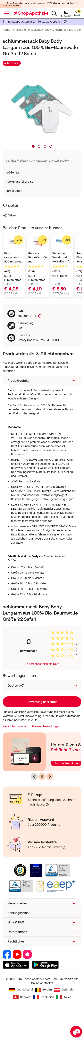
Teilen (12, 215)
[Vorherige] (34, 776)
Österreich (68, 989)
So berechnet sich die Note (42, 663)
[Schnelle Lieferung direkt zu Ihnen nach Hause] (47, 804)
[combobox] (42, 685)
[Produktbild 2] (39, 146)
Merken (13, 205)
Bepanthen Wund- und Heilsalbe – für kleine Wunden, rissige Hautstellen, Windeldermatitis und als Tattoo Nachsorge (62, 258)
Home (6, 29)
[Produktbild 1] (33, 146)
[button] (42, 380)
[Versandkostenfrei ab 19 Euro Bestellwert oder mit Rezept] (63, 847)
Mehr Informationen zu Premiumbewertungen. (32, 726)
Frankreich (47, 997)
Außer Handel (11, 63)
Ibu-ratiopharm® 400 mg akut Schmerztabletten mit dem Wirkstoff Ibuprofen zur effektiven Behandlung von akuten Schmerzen (14, 258)
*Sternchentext (10, 5)
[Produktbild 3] (45, 146)
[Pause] (42, 776)
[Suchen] (54, 13)
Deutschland (24, 989)
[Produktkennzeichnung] (39, 316)
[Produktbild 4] (50, 146)
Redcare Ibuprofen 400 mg (37, 257)
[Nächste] (49, 776)
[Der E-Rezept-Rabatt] (65, 22)
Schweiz (25, 997)
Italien (67, 997)
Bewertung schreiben (42, 702)
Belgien (47, 989)
